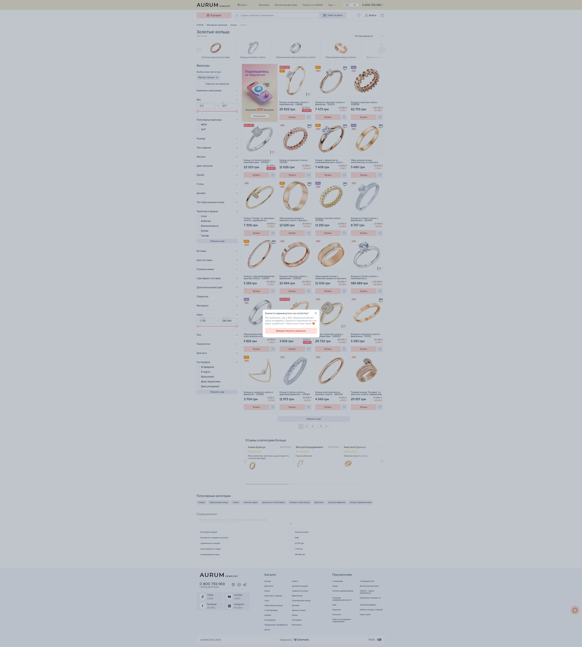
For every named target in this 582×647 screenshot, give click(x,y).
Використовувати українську (291, 331)
